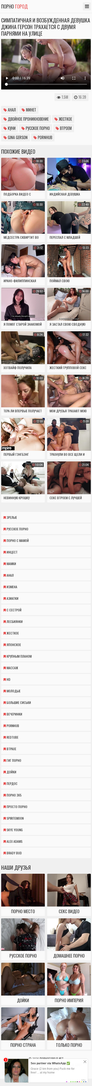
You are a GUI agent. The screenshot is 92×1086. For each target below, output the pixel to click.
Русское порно (37, 128)
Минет (30, 110)
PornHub (44, 137)
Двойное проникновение (28, 119)
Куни (11, 128)
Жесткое (65, 119)
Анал (11, 110)
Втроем (65, 128)
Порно (14, 6)
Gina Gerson (17, 137)
